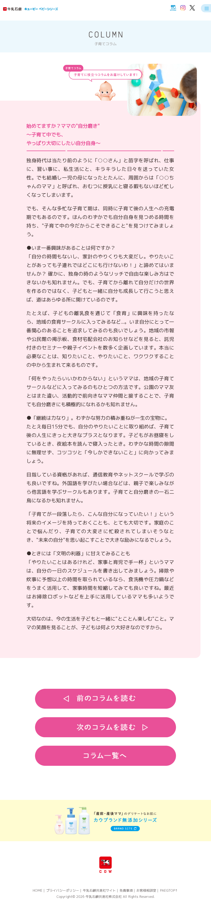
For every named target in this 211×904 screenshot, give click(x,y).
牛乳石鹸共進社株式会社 (104, 896)
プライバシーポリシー (62, 890)
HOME (37, 890)
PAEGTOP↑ (169, 890)
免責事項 (126, 890)
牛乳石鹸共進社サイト (99, 890)
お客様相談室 (146, 890)
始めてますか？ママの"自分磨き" (63, 134)
